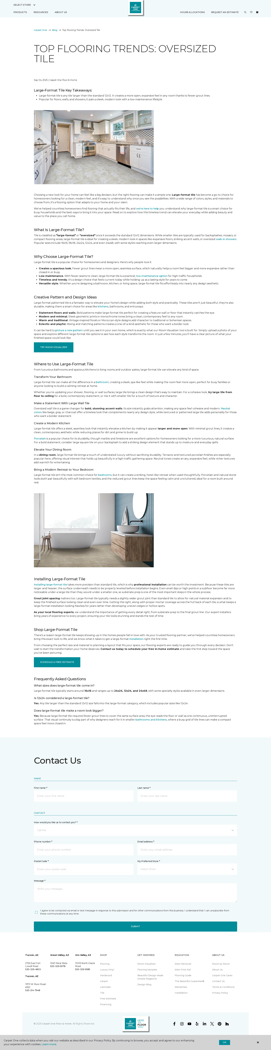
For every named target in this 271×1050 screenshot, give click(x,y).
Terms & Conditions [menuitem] (223, 987)
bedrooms (105, 474)
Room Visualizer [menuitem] (146, 963)
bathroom (102, 382)
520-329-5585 (82, 969)
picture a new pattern (69, 330)
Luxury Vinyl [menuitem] (107, 969)
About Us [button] (61, 12)
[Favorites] (251, 12)
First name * (40, 788)
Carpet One (40, 30)
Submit (135, 926)
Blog (54, 30)
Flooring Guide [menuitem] (183, 975)
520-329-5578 (57, 966)
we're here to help (147, 208)
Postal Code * (41, 861)
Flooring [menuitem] (104, 963)
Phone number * (43, 842)
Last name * (143, 788)
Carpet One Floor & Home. (57, 1023)
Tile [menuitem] (102, 992)
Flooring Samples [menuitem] (147, 969)
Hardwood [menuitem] (106, 975)
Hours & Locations (192, 12)
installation (136, 638)
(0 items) (257, 12)
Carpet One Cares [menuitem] (222, 975)
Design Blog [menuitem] (144, 984)
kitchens (103, 306)
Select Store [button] (22, 4)
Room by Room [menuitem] (221, 963)
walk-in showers (226, 239)
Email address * (145, 842)
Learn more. (49, 1044)
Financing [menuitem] (105, 1004)
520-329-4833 (33, 969)
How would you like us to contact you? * (55, 822)
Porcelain (40, 438)
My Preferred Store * (148, 861)
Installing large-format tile (50, 584)
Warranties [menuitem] (181, 987)
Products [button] (20, 12)
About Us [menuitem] (217, 969)
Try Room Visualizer (53, 347)
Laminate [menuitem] (105, 987)
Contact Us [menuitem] (218, 981)
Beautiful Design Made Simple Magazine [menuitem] (150, 977)
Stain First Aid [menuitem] (183, 969)
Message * (39, 881)
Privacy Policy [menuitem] (220, 992)
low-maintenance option (151, 275)
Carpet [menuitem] (104, 981)
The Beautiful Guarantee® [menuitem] (189, 981)
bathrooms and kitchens (151, 719)
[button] (245, 12)
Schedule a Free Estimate (57, 662)
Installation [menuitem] (181, 992)
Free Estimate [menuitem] (108, 998)
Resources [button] (41, 12)
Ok (224, 1042)
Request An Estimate (225, 12)
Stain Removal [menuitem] (183, 963)
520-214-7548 (32, 990)
